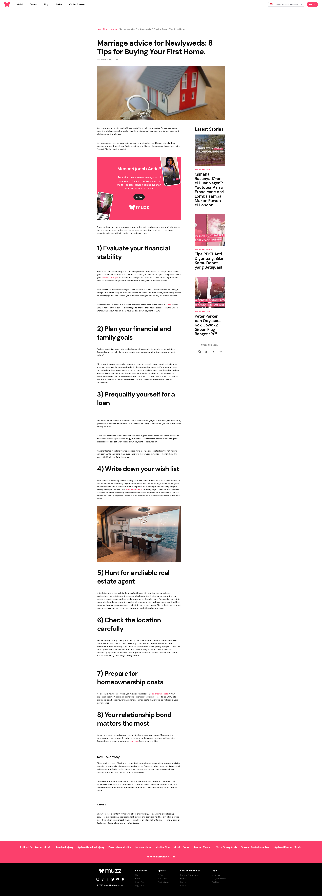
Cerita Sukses (163, 882)
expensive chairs (134, 489)
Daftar (312, 4)
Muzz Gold (162, 878)
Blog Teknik (139, 885)
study (168, 304)
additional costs (160, 693)
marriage (134, 741)
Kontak (183, 882)
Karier (137, 878)
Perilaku (183, 885)
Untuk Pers (139, 882)
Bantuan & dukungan (189, 875)
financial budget (110, 277)
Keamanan (184, 878)
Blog (137, 875)
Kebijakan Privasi (219, 878)
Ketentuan (216, 875)
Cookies (215, 882)
